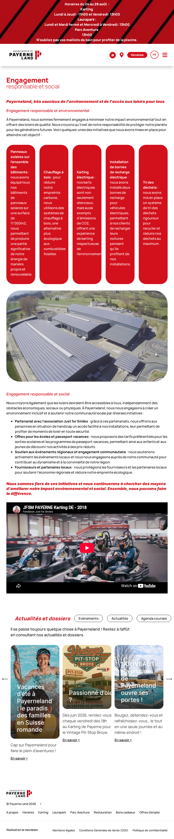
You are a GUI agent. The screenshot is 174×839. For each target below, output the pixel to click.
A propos (12, 812)
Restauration (103, 812)
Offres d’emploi (149, 812)
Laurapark (59, 812)
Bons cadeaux (125, 812)
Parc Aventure (80, 812)
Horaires (28, 812)
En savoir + (19, 758)
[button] (5, 679)
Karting (43, 812)
